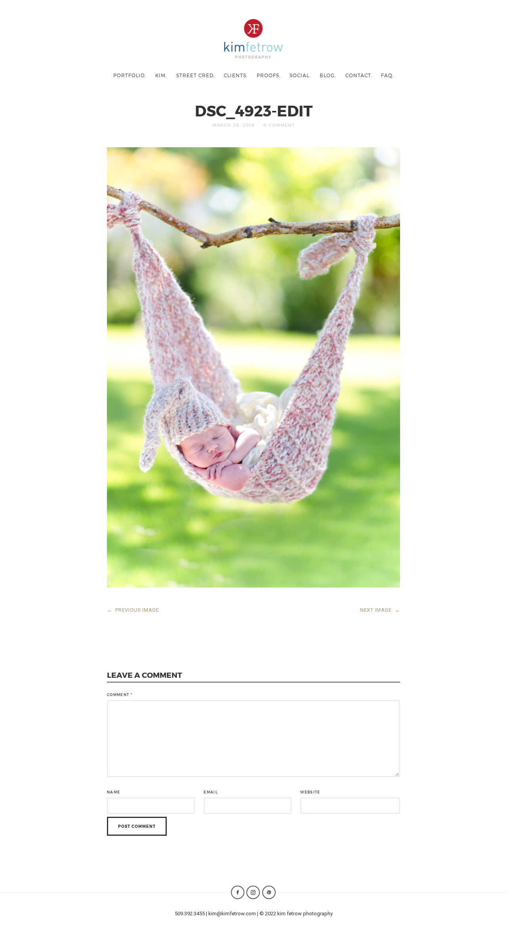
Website (310, 792)
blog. (328, 75)
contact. (358, 75)
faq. (387, 75)
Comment (119, 694)
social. (300, 75)
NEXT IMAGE (380, 610)
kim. (161, 75)
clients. (236, 75)
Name (113, 792)
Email (211, 792)
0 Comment (279, 124)
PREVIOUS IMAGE (133, 610)
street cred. (195, 75)
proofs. (268, 75)
